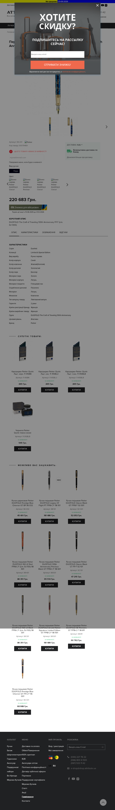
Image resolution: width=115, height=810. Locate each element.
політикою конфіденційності (73, 72)
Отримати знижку (57, 65)
